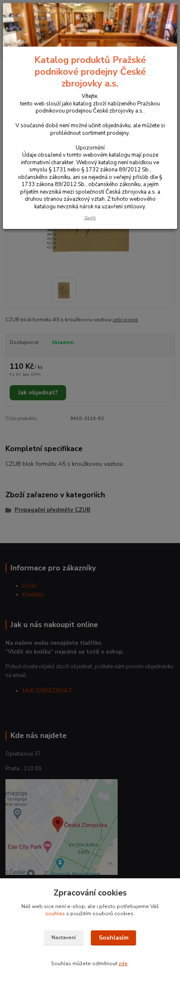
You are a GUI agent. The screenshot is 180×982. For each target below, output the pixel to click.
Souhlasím (114, 938)
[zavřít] (162, 16)
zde (123, 963)
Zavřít (90, 218)
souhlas (55, 913)
